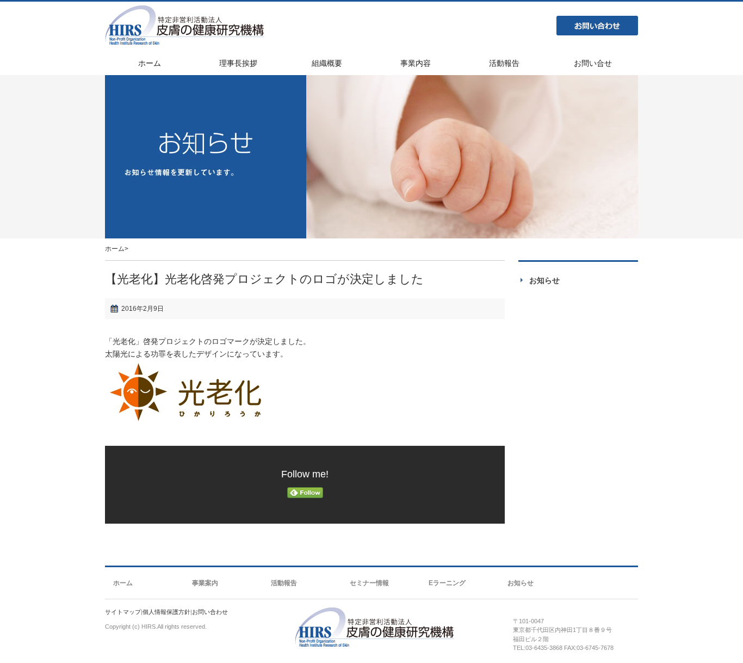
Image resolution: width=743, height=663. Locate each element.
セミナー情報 (369, 583)
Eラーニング (447, 583)
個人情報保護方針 (166, 612)
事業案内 (205, 583)
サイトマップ (123, 612)
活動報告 (284, 583)
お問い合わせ (597, 25)
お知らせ (544, 280)
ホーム (115, 249)
